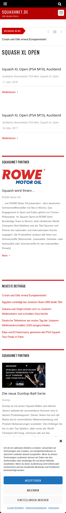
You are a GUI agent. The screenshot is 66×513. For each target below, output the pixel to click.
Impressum (53, 508)
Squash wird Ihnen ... (18, 190)
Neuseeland (20, 76)
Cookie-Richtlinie (15, 508)
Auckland (7, 76)
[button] (60, 441)
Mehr (5, 255)
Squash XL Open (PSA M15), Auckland (31, 115)
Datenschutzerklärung (36, 508)
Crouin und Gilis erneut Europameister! (24, 39)
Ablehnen (33, 490)
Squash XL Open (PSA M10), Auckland (31, 69)
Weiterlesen (8, 92)
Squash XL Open (49, 76)
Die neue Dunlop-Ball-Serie (24, 393)
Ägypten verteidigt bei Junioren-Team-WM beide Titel (32, 302)
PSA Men (34, 76)
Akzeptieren (33, 480)
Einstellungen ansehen (33, 500)
